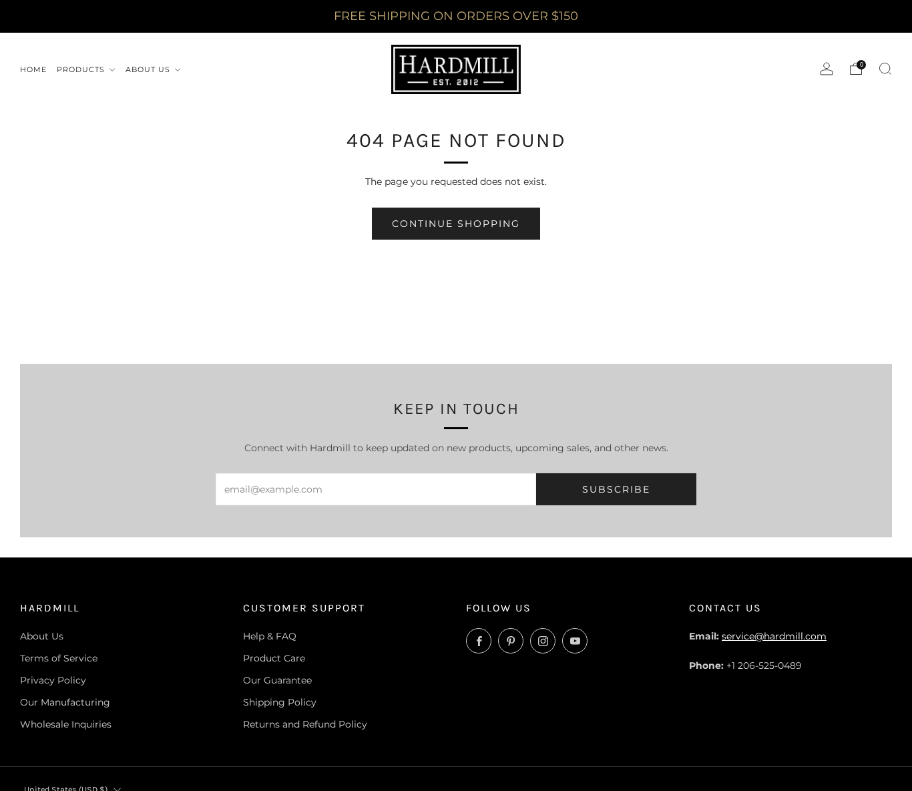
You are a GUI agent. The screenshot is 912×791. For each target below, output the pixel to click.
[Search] (885, 68)
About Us (41, 636)
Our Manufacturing (65, 702)
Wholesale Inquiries (65, 724)
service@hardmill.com (774, 636)
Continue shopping (456, 224)
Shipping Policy (279, 702)
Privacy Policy (53, 680)
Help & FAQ (269, 636)
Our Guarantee (277, 680)
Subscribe (616, 489)
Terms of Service (58, 658)
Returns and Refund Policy (305, 724)
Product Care (274, 658)
